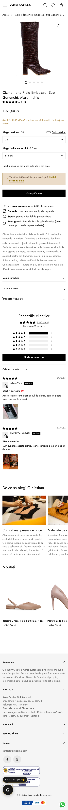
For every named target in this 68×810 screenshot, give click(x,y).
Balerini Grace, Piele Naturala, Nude (23, 621)
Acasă (5, 15)
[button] (10, 102)
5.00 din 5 (43, 322)
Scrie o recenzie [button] (34, 357)
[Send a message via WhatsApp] (62, 804)
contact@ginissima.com (14, 751)
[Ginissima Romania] (20, 5)
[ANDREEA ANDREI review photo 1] (10, 462)
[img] (9, 378)
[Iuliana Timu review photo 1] (10, 411)
